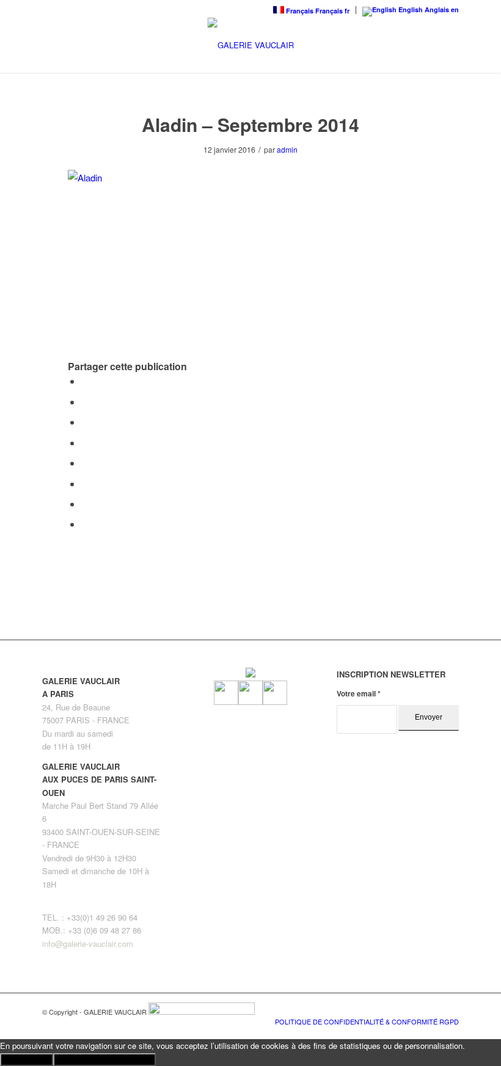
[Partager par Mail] (85, 523)
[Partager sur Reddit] (85, 503)
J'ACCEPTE (26, 1059)
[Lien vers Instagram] (431, 1008)
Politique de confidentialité (104, 1059)
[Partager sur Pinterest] (85, 421)
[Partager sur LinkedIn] (85, 442)
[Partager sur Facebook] (85, 380)
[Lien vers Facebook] (413, 1008)
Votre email (359, 693)
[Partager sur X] (85, 401)
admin (287, 149)
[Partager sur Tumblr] (85, 462)
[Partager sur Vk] (85, 483)
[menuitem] (364, 1021)
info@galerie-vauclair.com (87, 943)
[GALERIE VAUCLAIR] (251, 45)
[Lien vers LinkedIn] (450, 1008)
